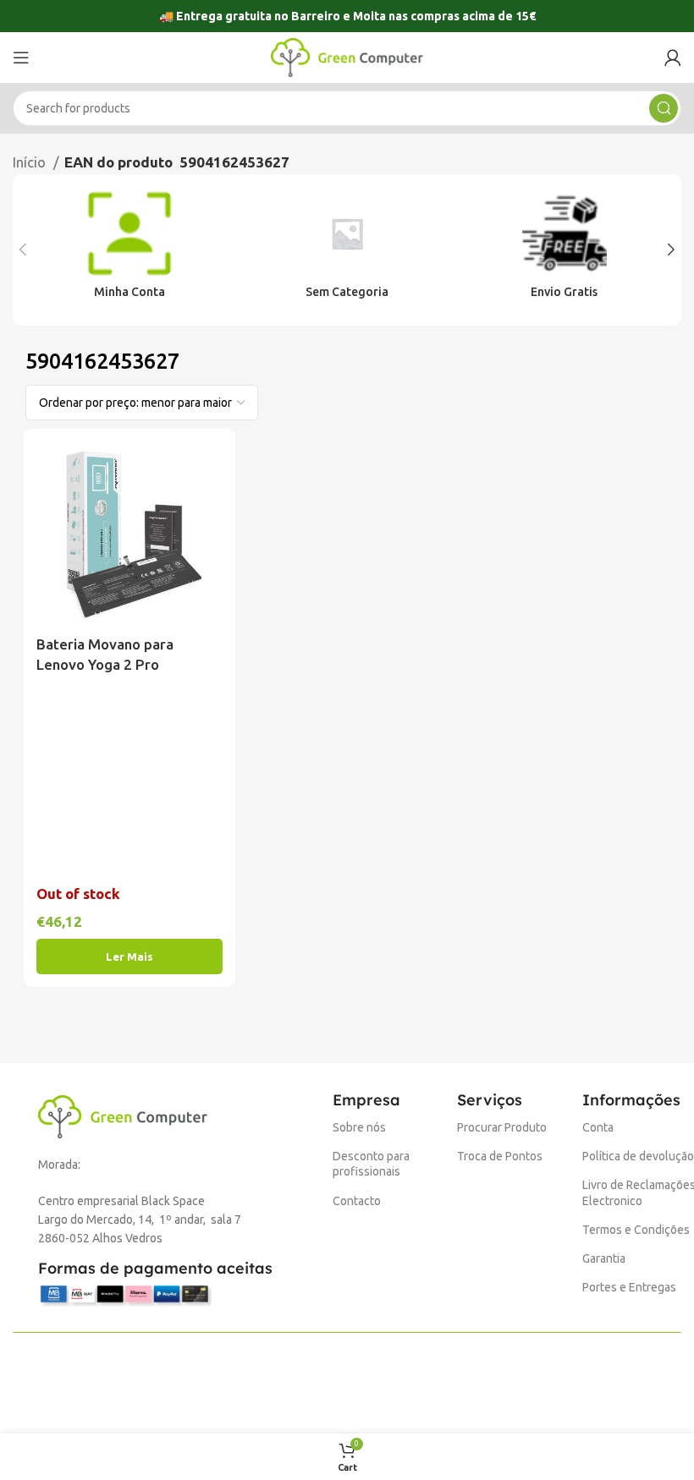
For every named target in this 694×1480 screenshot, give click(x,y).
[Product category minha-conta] (130, 250)
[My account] (673, 57)
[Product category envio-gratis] (564, 250)
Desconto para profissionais (371, 1163)
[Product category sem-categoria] (347, 250)
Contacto (357, 1201)
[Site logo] (347, 56)
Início (31, 162)
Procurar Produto (502, 1127)
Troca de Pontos (500, 1156)
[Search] (663, 108)
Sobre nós (359, 1127)
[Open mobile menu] (21, 57)
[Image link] (122, 1115)
